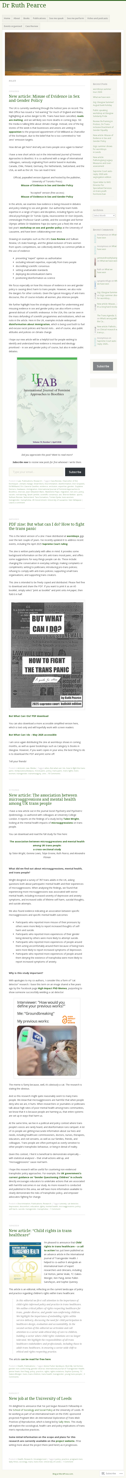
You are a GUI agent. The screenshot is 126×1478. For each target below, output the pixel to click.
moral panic (40, 770)
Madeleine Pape (52, 491)
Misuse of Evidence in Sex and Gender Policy (47, 185)
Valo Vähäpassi (75, 500)
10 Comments (54, 773)
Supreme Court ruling (55, 543)
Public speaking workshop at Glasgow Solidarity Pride (103, 113)
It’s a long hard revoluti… (108, 306)
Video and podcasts (97, 18)
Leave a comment (17, 502)
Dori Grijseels (78, 483)
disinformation (64, 483)
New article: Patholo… (107, 326)
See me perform (75, 18)
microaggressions (62, 822)
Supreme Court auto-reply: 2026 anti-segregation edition (103, 174)
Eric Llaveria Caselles (30, 486)
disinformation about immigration (29, 324)
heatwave (21, 489)
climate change (26, 483)
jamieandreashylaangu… (108, 257)
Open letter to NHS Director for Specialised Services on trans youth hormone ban (102, 188)
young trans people (73, 1374)
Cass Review (31, 26)
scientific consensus (49, 494)
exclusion (53, 486)
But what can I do (57, 768)
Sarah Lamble (33, 494)
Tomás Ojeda (55, 497)
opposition (15, 131)
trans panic (57, 770)
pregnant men (76, 1459)
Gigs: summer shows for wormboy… (108, 297)
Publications (39, 18)
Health (20, 1366)
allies (47, 768)
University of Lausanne (58, 500)
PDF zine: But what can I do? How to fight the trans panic (46, 526)
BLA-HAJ (68, 1366)
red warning (21, 494)
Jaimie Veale (14, 1371)
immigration (31, 489)
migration (65, 491)
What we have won (101, 97)
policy (81, 491)
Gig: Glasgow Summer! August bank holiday (103, 104)
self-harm (13, 1209)
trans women (68, 497)
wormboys (73, 536)
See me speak (56, 18)
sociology (23, 1461)
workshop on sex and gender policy (41, 227)
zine (44, 773)
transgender (14, 500)
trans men (38, 1461)
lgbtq (42, 1206)
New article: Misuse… (106, 303)
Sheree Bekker (69, 494)
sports (79, 494)
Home (7, 18)
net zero (74, 491)
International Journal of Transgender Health (65, 1368)
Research (38, 481)
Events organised (13, 26)
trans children (34, 1374)
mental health (52, 1206)
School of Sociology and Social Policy (32, 1409)
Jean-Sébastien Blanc (35, 491)
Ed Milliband (14, 486)
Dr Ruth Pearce (24, 5)
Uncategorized (39, 1459)
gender (71, 486)
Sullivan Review (15, 497)
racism (12, 494)
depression (14, 1206)
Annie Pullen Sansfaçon (54, 1366)
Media (33, 768)
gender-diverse (38, 1368)
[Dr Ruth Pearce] (63, 53)
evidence (44, 486)
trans (25, 1374)
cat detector (73, 1203)
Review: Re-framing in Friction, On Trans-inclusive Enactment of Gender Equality (103, 126)
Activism (21, 768)
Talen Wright (71, 818)
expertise (62, 486)
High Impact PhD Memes (52, 988)
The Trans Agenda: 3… (107, 315)
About (17, 18)
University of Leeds (52, 1461)
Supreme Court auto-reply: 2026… (107, 342)
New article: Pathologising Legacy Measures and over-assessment (103, 161)
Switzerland (28, 497)
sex (60, 494)
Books (26, 18)
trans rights (68, 770)
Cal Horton (78, 1366)
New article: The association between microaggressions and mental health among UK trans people (43, 799)
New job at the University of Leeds (40, 1398)
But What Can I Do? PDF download (28, 716)
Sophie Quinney (72, 1371)
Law (19, 481)
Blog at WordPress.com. (63, 1474)
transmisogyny (34, 773)
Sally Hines (64, 1421)
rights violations (57, 1371)
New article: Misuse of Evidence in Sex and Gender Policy (44, 98)
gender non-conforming (19, 1368)
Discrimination (51, 483)
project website (65, 1441)
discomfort (24, 1206)
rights (46, 1371)
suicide (21, 1209)
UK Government (39, 500)
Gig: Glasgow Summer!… (108, 292)
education (34, 1206)
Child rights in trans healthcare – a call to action (64, 1246)
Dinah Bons (39, 483)
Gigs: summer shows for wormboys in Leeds (102, 149)
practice (39, 1371)
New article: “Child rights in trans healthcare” (40, 1233)
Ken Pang (25, 1371)
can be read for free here (36, 1359)
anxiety (63, 1203)
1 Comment (55, 1209)
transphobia (26, 500)
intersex (21, 491)
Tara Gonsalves (41, 497)
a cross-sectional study (47, 849)
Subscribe (75, 472)
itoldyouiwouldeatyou (24, 770)
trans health (47, 1374)
